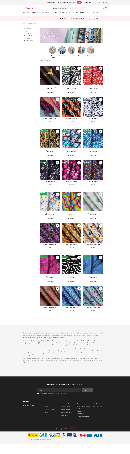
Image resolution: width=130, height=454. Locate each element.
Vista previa (50, 92)
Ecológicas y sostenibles (29, 31)
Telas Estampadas (46, 12)
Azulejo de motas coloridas (50, 214)
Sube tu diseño (88, 2)
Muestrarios (69, 12)
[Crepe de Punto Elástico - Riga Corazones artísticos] (50, 295)
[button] (49, 60)
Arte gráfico (93, 245)
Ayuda (64, 2)
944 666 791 (96, 404)
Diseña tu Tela (34, 12)
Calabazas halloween (93, 182)
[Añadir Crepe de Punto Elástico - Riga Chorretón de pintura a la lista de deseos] (79, 99)
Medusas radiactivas (71, 182)
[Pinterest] (30, 406)
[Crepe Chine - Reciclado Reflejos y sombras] (93, 106)
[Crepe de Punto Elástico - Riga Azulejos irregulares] (71, 295)
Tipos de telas (27, 38)
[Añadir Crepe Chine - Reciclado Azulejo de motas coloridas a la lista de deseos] (57, 194)
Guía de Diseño (49, 409)
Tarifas (79, 2)
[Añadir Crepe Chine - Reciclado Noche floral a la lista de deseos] (57, 162)
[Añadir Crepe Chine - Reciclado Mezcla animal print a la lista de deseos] (79, 68)
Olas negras (71, 277)
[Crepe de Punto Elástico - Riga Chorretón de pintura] (71, 106)
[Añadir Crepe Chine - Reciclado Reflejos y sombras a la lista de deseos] (100, 99)
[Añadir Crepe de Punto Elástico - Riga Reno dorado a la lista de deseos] (57, 68)
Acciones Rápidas (51, 2)
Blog (74, 2)
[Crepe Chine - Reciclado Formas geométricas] (71, 138)
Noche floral (50, 182)
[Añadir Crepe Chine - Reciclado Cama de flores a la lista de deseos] (57, 257)
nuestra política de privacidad (59, 393)
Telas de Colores (58, 12)
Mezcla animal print (71, 88)
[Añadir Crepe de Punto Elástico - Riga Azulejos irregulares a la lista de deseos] (79, 289)
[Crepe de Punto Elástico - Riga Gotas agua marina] (93, 201)
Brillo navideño (71, 245)
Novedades (26, 12)
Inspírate (87, 12)
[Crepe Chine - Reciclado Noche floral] (50, 169)
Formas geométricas (71, 151)
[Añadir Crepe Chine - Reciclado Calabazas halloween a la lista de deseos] (100, 162)
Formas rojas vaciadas (93, 88)
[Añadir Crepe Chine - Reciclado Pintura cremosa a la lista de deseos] (100, 257)
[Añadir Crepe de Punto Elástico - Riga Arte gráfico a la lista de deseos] (100, 226)
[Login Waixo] (101, 8)
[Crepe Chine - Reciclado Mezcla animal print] (71, 75)
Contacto (69, 2)
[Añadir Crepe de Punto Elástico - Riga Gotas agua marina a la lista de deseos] (100, 194)
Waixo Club (95, 12)
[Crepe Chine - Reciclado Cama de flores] (50, 264)
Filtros (28, 47)
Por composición (27, 33)
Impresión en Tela (77, 18)
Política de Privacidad (83, 416)
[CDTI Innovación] (38, 435)
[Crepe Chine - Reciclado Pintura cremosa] (93, 264)
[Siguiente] (101, 52)
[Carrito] (105, 8)
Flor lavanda (49, 245)
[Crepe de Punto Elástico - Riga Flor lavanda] (50, 232)
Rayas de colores (71, 214)
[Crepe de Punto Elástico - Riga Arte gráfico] (93, 232)
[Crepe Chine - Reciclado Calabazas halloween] (93, 169)
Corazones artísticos (49, 308)
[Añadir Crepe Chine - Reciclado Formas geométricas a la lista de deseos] (79, 131)
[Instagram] (28, 406)
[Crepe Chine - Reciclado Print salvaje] (50, 138)
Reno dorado (49, 88)
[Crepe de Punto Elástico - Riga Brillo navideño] (71, 232)
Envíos (59, 2)
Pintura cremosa (93, 277)
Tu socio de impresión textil (83, 408)
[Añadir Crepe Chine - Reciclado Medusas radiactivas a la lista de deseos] (79, 162)
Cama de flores (50, 277)
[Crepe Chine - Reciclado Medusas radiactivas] (71, 169)
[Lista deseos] (103, 8)
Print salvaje (50, 151)
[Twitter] (26, 406)
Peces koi (93, 308)
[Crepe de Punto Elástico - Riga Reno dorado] (50, 75)
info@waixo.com (97, 406)
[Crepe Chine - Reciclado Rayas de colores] (71, 201)
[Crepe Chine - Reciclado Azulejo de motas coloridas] (50, 201)
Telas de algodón (66, 406)
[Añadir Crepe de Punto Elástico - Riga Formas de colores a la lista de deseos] (57, 99)
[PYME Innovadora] (55, 435)
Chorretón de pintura (71, 119)
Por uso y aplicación (28, 35)
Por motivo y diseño (28, 40)
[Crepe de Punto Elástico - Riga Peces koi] (93, 295)
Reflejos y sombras (93, 119)
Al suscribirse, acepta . (53, 393)
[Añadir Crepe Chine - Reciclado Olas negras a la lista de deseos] (79, 257)
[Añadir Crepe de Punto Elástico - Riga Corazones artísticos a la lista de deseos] (57, 289)
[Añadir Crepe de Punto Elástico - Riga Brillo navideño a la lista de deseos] (79, 226)
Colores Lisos (94, 18)
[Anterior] (42, 52)
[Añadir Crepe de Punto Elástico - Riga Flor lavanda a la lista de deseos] (57, 226)
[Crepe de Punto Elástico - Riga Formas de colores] (50, 106)
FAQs (46, 406)
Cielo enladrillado (93, 151)
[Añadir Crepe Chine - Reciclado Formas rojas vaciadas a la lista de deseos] (100, 68)
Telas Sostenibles (66, 404)
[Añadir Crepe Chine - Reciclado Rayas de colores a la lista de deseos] (79, 194)
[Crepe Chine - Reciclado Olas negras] (71, 264)
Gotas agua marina (93, 214)
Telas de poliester (66, 409)
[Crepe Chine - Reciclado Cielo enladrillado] (93, 138)
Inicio (24, 23)
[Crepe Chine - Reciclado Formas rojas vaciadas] (93, 75)
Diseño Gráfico (80, 12)
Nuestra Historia (82, 404)
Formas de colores (49, 119)
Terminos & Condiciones (80, 412)
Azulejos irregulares (71, 308)
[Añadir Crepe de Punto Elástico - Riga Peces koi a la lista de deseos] (100, 289)
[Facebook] (23, 406)
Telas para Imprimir (66, 412)
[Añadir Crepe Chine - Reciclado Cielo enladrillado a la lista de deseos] (100, 131)
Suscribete (87, 390)
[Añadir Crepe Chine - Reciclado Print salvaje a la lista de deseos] (57, 131)
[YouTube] (33, 406)
